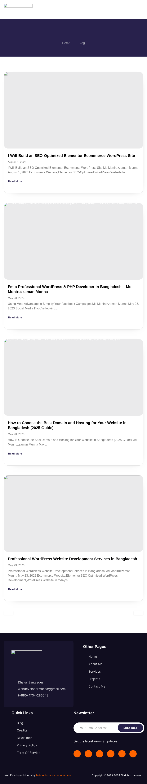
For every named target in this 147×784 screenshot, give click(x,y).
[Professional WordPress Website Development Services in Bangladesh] (73, 513)
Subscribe (130, 727)
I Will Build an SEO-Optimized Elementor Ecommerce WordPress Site (71, 155)
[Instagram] (99, 753)
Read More (15, 181)
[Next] (138, 613)
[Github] (122, 753)
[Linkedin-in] (88, 753)
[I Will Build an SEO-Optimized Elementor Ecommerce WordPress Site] (73, 110)
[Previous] (8, 613)
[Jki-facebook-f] (77, 753)
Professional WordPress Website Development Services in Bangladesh (72, 559)
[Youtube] (133, 753)
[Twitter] (110, 753)
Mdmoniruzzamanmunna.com (54, 775)
